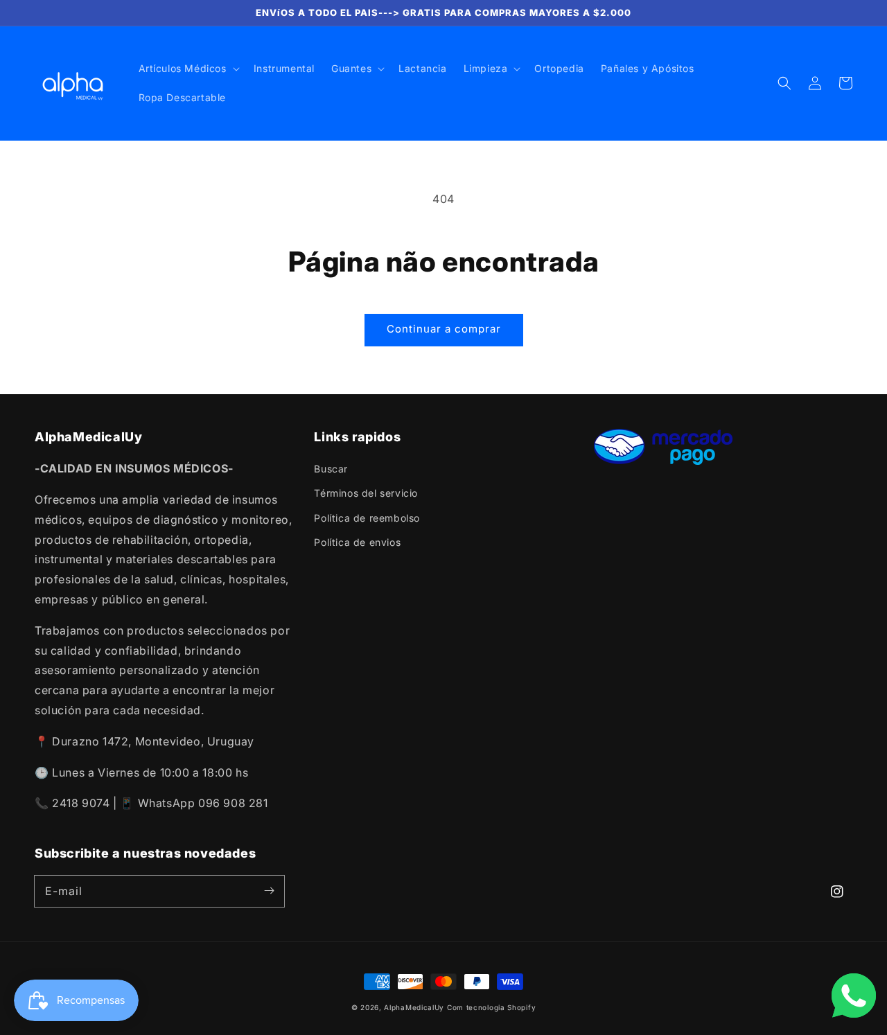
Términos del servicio (366, 493)
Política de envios (357, 542)
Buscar (331, 469)
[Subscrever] (269, 891)
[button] (784, 83)
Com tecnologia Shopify (491, 1007)
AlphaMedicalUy (414, 1007)
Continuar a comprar (444, 328)
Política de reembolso (367, 518)
